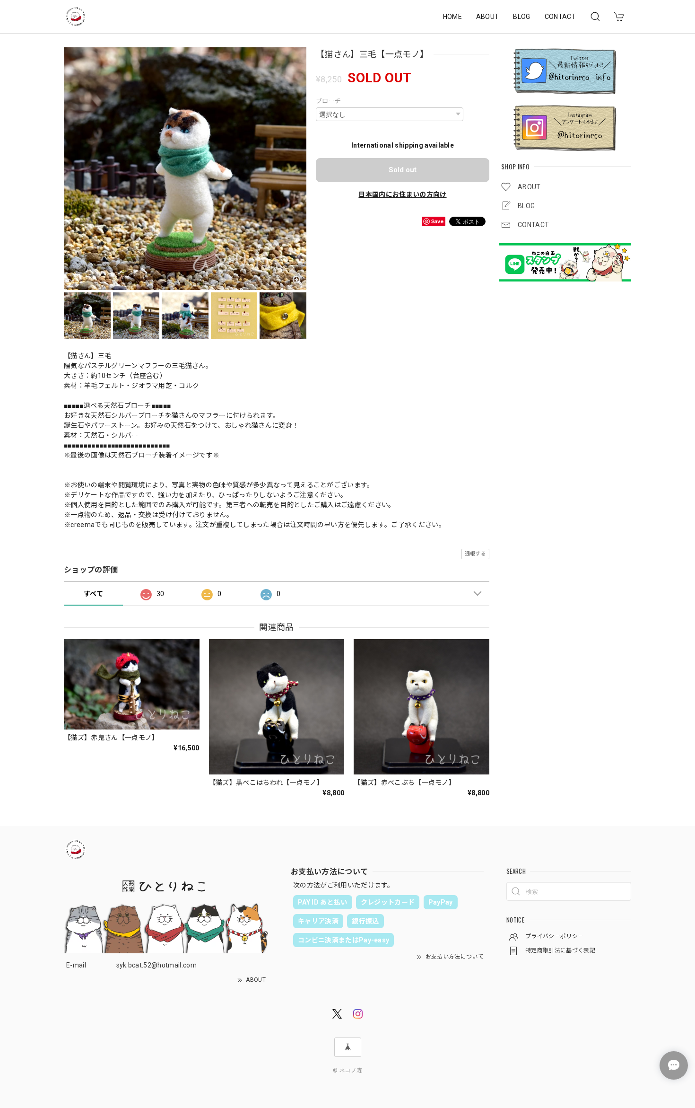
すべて (93, 594)
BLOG (521, 16)
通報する (475, 554)
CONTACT (560, 16)
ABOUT (487, 16)
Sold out (403, 170)
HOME (452, 16)
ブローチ (328, 101)
